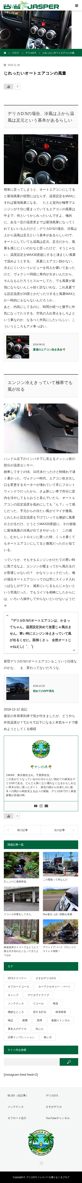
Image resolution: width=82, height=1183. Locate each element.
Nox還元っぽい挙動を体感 (57, 914)
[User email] (46, 806)
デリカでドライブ (38, 995)
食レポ (48, 1037)
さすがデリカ (54, 1106)
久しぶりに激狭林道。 (16, 881)
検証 (10, 1020)
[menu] (76, 5)
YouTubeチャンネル (58, 1118)
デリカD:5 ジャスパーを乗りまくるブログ (47, 1177)
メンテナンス (16, 1003)
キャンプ (13, 995)
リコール (38, 1003)
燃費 (25, 1020)
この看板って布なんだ (55, 879)
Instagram (41, 1162)
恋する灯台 (39, 1011)
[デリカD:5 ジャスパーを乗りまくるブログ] (41, 1153)
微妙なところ (16, 1011)
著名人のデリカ (17, 1028)
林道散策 (60, 1011)
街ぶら (40, 1028)
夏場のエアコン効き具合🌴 (49, 349)
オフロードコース (18, 986)
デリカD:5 (52, 1095)
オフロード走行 (17, 1118)
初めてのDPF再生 (43, 690)
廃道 (55, 1003)
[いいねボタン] (8, 86)
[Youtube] (35, 806)
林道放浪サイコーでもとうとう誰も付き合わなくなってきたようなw (21, 951)
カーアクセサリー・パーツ (54, 986)
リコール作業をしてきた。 (19, 914)
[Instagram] (41, 806)
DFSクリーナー (17, 978)
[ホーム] (5, 50)
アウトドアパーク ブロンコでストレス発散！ (59, 949)
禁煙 (39, 1020)
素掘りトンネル (60, 1020)
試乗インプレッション (21, 1037)
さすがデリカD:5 (46, 978)
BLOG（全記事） (18, 1095)
